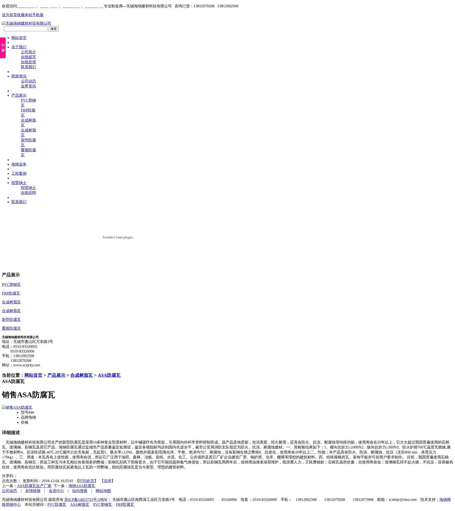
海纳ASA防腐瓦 (81, 486)
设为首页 (9, 15)
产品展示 (56, 375)
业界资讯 (28, 86)
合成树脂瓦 (81, 375)
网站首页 (33, 375)
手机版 (38, 15)
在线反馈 (28, 62)
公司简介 (28, 52)
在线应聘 (28, 193)
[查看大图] (17, 407)
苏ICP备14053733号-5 (82, 500)
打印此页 (86, 481)
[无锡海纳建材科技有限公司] (26, 23)
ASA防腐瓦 (109, 375)
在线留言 (28, 57)
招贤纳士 (28, 188)
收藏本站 (24, 15)
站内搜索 (79, 491)
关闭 (107, 481)
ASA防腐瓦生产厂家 (34, 486)
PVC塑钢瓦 (102, 504)
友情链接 (33, 491)
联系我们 (28, 67)
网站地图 (103, 491)
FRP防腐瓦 (125, 504)
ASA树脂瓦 (79, 504)
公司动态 (28, 81)
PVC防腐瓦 (56, 504)
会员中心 (56, 491)
